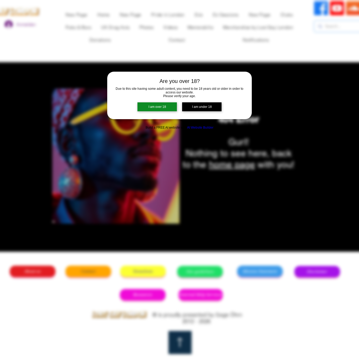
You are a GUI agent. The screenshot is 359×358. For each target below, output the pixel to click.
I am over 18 (157, 107)
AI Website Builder (200, 127)
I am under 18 (202, 107)
